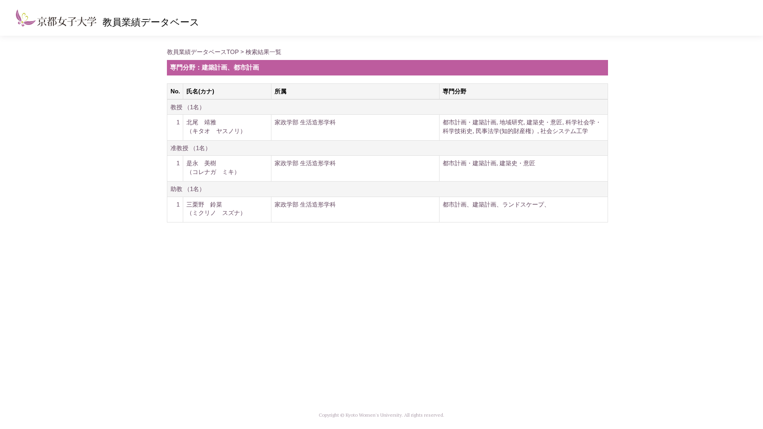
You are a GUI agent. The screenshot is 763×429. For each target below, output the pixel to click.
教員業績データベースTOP (203, 51)
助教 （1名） (187, 189)
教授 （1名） (187, 107)
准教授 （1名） (190, 148)
